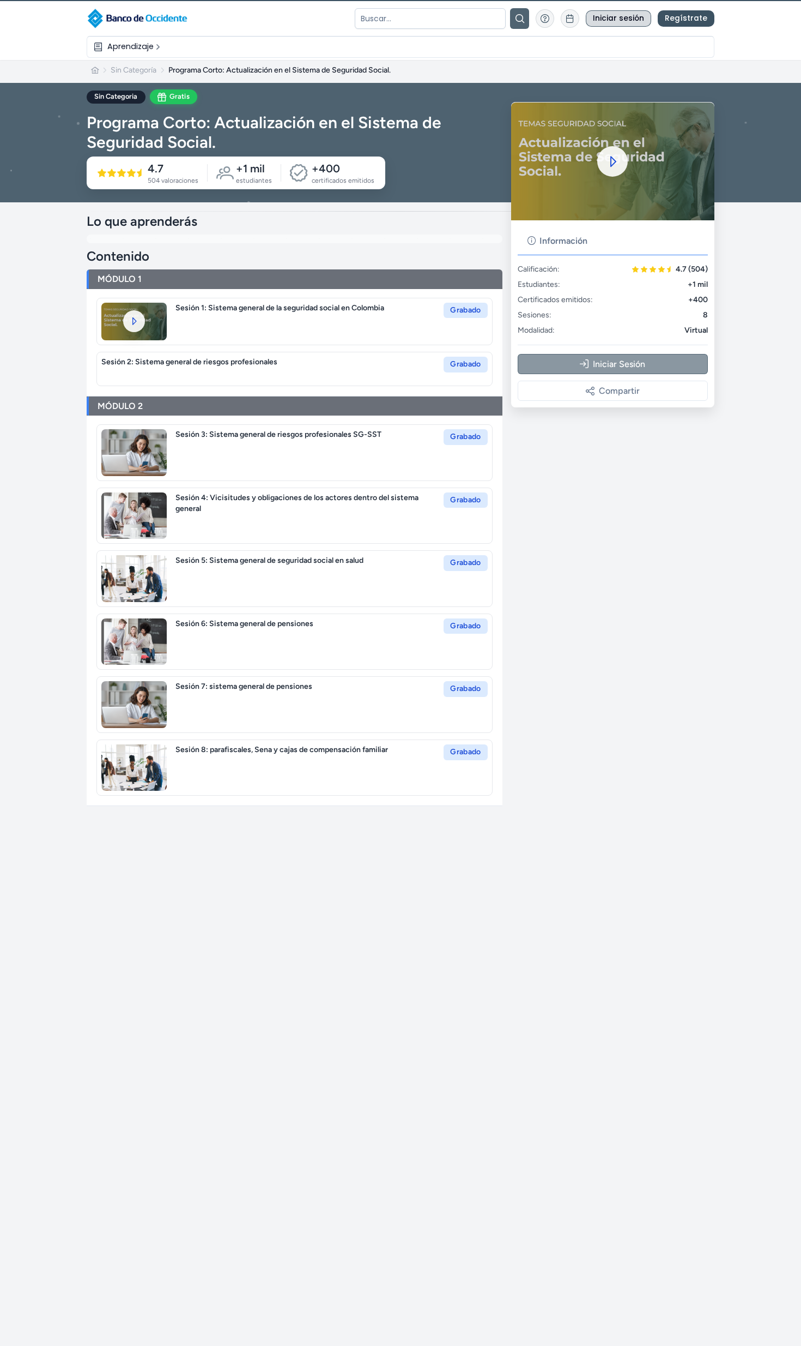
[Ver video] (134, 321)
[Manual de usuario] (545, 18)
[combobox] (430, 18)
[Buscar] (519, 18)
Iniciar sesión (618, 18)
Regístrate (686, 18)
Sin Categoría (133, 70)
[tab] (557, 241)
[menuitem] (128, 47)
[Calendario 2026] (570, 18)
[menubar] (400, 47)
